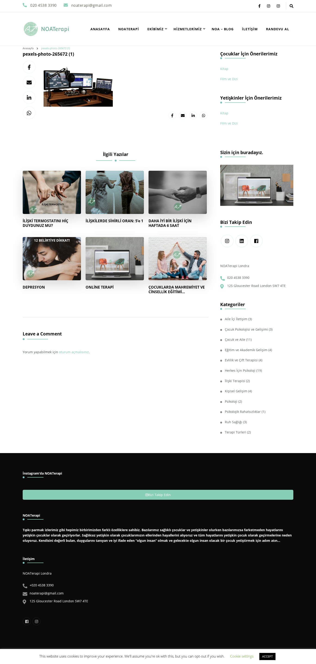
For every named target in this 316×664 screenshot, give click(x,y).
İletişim (250, 29)
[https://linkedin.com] (241, 241)
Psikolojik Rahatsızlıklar (243, 411)
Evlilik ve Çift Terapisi (241, 360)
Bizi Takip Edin (159, 495)
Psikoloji (231, 401)
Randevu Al (277, 29)
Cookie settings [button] (242, 656)
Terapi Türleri (235, 432)
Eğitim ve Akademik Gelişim (246, 350)
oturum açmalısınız (74, 352)
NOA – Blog (223, 29)
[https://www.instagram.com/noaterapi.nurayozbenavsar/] (227, 241)
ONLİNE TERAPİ (100, 287)
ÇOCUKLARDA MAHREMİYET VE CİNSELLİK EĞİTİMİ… (177, 289)
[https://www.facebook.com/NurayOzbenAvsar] (256, 241)
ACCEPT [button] (267, 656)
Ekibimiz (155, 29)
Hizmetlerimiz (187, 29)
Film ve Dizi (229, 79)
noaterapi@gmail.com (47, 593)
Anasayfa (100, 29)
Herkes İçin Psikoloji (240, 370)
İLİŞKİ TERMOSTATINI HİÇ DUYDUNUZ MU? (45, 223)
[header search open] (291, 6)
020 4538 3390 (238, 277)
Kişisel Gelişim (236, 391)
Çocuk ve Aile (235, 339)
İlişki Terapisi (235, 381)
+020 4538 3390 (42, 585)
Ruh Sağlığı (233, 422)
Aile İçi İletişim (236, 319)
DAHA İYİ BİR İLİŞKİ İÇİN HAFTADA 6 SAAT (170, 223)
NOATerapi (55, 29)
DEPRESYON (34, 287)
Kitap (224, 69)
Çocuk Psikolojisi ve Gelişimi (246, 329)
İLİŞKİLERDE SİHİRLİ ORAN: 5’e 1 (114, 221)
